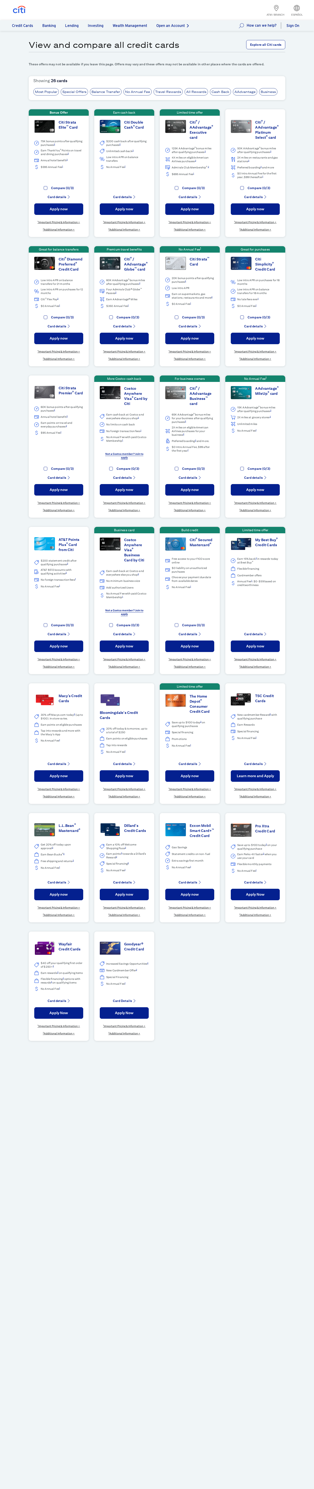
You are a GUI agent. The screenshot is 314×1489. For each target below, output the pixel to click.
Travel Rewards (168, 92)
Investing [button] (95, 25)
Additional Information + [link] (59, 229)
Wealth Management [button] (130, 25)
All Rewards (196, 92)
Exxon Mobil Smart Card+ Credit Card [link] (202, 830)
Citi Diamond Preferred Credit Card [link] (71, 264)
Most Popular (46, 92)
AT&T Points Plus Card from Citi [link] (69, 544)
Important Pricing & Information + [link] (59, 222)
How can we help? (262, 25)
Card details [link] (57, 197)
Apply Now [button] (255, 894)
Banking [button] (49, 25)
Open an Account (170, 25)
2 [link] (54, 144)
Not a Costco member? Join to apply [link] (124, 455)
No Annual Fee (137, 92)
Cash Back (220, 92)
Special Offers (74, 92)
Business (268, 92)
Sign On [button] (292, 25)
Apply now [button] (59, 209)
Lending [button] (72, 25)
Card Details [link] (122, 1001)
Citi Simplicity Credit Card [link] (265, 264)
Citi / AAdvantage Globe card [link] (136, 264)
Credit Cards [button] (22, 25)
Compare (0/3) (62, 188)
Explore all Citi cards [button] (265, 44)
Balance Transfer (105, 92)
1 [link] (62, 166)
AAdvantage (245, 92)
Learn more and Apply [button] (255, 776)
